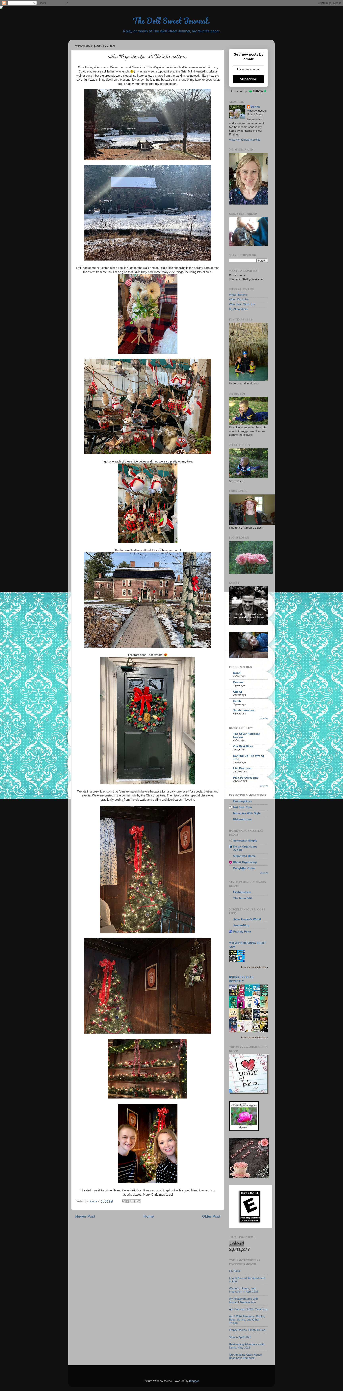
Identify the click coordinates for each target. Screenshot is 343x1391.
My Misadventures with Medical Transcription (243, 1300)
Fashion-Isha (242, 892)
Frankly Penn (242, 931)
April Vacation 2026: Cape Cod (248, 1309)
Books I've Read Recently (241, 979)
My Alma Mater (238, 309)
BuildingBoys (242, 801)
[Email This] (124, 1201)
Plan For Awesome (245, 777)
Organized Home (244, 855)
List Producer (242, 768)
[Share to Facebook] (135, 1201)
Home (149, 1216)
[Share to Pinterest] (139, 1201)
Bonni (237, 672)
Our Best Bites (243, 746)
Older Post (211, 1216)
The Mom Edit (242, 898)
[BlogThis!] (127, 1201)
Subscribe (248, 79)
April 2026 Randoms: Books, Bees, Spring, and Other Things (247, 1319)
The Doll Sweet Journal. (171, 20)
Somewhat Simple (245, 840)
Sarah (237, 701)
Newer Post (85, 1216)
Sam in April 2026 (240, 1337)
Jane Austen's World (247, 919)
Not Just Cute (242, 807)
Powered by (239, 91)
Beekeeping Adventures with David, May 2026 (247, 1346)
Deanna (238, 682)
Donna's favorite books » (254, 967)
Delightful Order (244, 868)
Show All (264, 718)
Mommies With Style (247, 813)
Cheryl (237, 691)
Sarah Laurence (243, 710)
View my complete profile (244, 139)
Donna (255, 106)
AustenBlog (241, 925)
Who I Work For (239, 299)
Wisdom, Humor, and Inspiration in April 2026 (243, 1290)
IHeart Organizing (245, 862)
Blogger (194, 1380)
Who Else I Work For (242, 304)
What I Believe (238, 294)
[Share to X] (131, 1201)
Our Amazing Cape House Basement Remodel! (245, 1356)
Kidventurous (242, 819)
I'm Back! (235, 1270)
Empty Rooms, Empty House (247, 1329)
